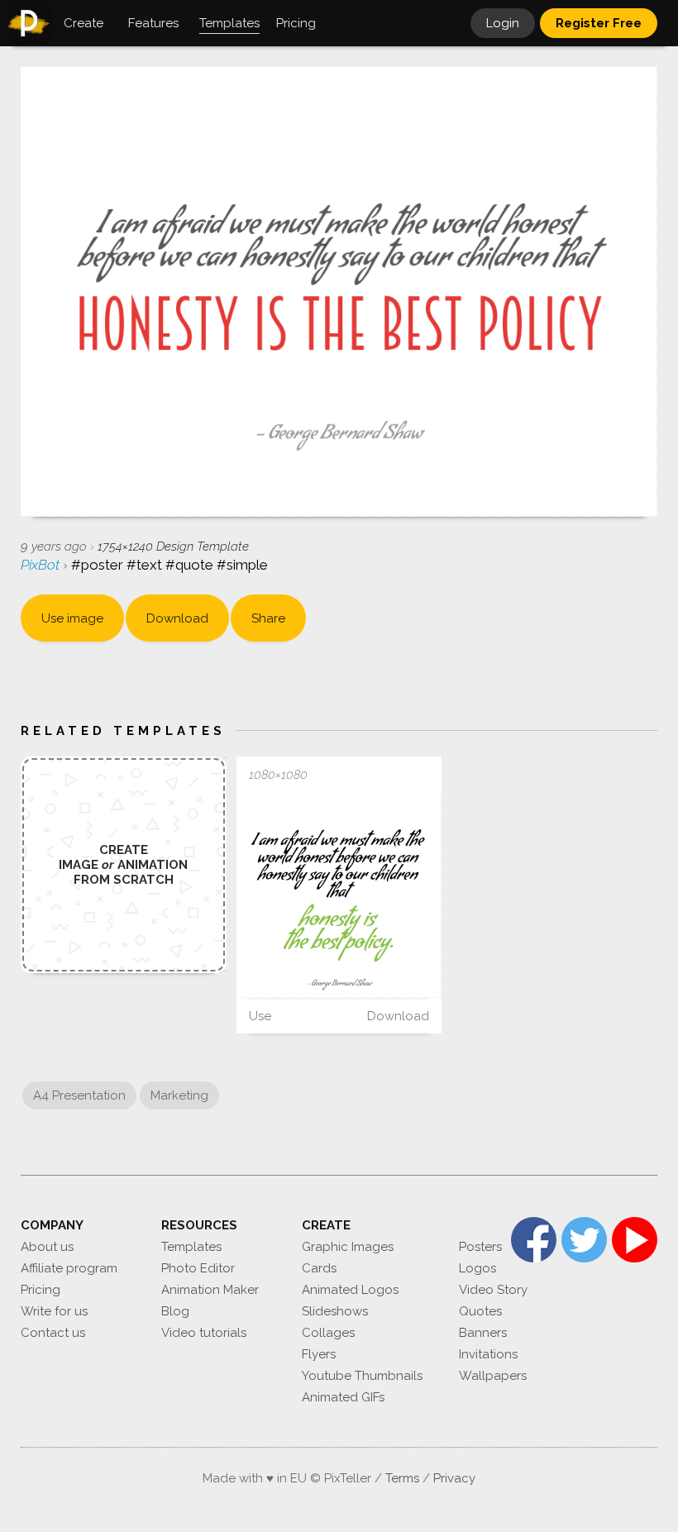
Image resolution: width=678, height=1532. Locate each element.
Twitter (584, 1239)
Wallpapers (493, 1375)
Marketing (179, 1095)
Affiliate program (69, 1268)
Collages (328, 1332)
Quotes (480, 1311)
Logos (477, 1268)
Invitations (488, 1354)
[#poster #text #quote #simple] (339, 895)
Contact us (53, 1332)
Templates (191, 1246)
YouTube (634, 1239)
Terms (402, 1478)
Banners (483, 1332)
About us (47, 1246)
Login (502, 23)
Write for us (54, 1311)
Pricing (40, 1289)
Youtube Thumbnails (362, 1375)
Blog (175, 1311)
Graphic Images (348, 1246)
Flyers (319, 1354)
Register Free (599, 23)
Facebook (533, 1239)
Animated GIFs (343, 1397)
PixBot (42, 564)
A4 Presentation (79, 1095)
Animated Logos (350, 1289)
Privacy (454, 1478)
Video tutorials (203, 1332)
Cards (319, 1268)
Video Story (493, 1289)
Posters (480, 1246)
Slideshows (335, 1311)
